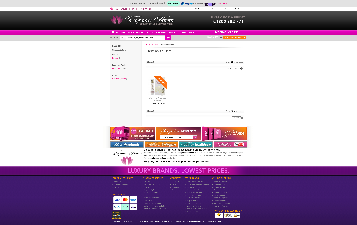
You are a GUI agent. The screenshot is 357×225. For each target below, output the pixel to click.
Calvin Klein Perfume (195, 187)
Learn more (222, 3)
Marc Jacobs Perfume (195, 182)
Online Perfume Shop (222, 193)
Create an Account (224, 9)
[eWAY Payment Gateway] (115, 218)
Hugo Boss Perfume (194, 195)
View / (228, 37)
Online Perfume (219, 184)
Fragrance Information (152, 203)
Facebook (175, 182)
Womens (155, 45)
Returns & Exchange (152, 184)
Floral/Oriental (117, 68)
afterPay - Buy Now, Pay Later (155, 209)
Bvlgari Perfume (193, 201)
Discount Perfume (220, 182)
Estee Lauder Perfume (195, 203)
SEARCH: (114, 38)
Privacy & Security (151, 193)
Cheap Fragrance (220, 201)
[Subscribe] (194, 137)
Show (228, 62)
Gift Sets (161, 32)
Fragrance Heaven (145, 20)
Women (121, 32)
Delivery (147, 182)
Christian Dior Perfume (195, 190)
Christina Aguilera (119, 79)
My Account (200, 9)
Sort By (229, 69)
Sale (192, 32)
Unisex (140, 32)
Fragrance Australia (221, 206)
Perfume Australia (220, 187)
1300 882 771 (230, 21)
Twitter (174, 184)
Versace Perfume (193, 211)
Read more (204, 162)
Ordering (147, 187)
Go (168, 37)
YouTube (175, 190)
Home (114, 32)
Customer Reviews (121, 184)
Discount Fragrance (221, 198)
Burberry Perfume (193, 198)
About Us (117, 182)
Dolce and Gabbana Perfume (198, 184)
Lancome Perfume (194, 206)
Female (115, 58)
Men (131, 32)
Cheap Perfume (220, 195)
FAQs (146, 195)
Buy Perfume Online (221, 190)
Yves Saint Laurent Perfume (197, 209)
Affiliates (117, 187)
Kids (150, 32)
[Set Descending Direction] (242, 69)
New (184, 32)
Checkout (238, 37)
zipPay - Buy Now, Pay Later (154, 206)
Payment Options (150, 190)
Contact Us (239, 9)
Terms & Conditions (151, 198)
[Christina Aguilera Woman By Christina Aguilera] (157, 86)
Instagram (175, 187)
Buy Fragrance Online (222, 203)
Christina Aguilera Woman (157, 101)
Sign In (211, 9)
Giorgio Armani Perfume (196, 193)
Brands (174, 32)
